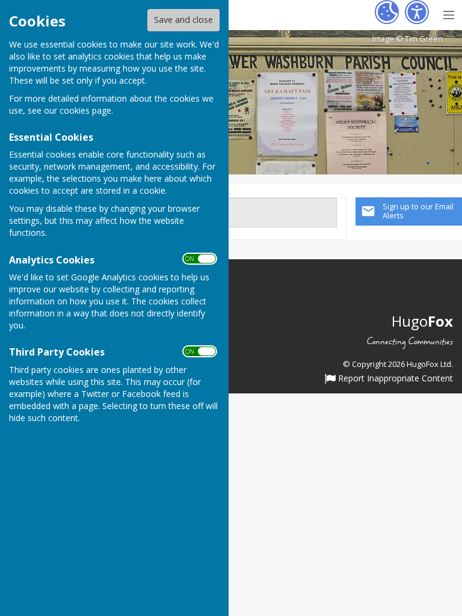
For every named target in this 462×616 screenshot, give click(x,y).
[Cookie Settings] (387, 12)
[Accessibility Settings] (417, 12)
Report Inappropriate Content (394, 379)
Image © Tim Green (407, 39)
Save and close (183, 19)
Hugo (422, 321)
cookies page (85, 110)
